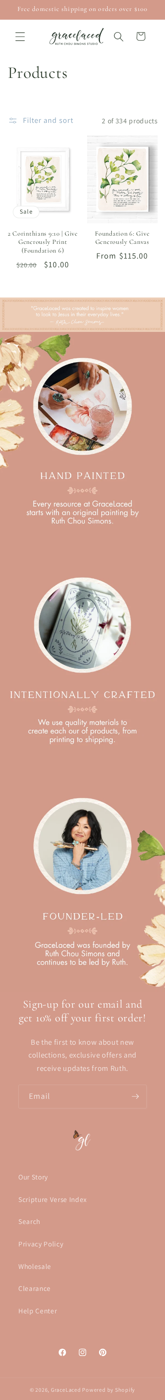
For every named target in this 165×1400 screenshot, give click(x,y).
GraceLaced (66, 1389)
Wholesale (34, 1266)
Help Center (37, 1310)
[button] (20, 36)
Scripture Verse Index (52, 1199)
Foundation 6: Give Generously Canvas (122, 238)
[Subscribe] (135, 1096)
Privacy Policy (40, 1243)
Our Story (33, 1176)
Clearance (34, 1288)
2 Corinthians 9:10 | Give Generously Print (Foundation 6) (43, 242)
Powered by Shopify (108, 1389)
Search (29, 1221)
